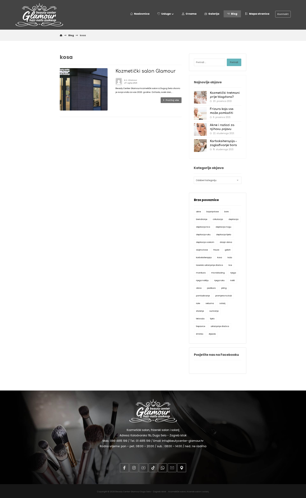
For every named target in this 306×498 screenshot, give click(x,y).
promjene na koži (223, 295)
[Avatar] (119, 81)
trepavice (200, 326)
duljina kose (202, 249)
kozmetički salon (177, 491)
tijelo (212, 318)
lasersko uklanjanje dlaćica (209, 265)
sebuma (210, 303)
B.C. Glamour (130, 80)
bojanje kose (212, 211)
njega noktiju (202, 280)
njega (233, 272)
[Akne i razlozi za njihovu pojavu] (200, 129)
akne (198, 211)
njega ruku (219, 280)
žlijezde (212, 334)
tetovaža (200, 318)
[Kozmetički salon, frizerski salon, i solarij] (39, 14)
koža (230, 257)
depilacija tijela (223, 234)
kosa (219, 257)
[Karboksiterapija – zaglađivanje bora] (200, 145)
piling (224, 288)
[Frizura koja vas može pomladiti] (200, 113)
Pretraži (234, 62)
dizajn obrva (226, 242)
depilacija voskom (205, 242)
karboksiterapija (204, 257)
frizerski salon (194, 491)
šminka (199, 334)
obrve (198, 288)
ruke (198, 303)
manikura (201, 272)
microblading (218, 272)
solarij (222, 303)
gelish (228, 249)
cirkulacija (218, 219)
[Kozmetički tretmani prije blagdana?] (200, 97)
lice (230, 265)
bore (226, 211)
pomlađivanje (203, 295)
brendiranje (201, 219)
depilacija (233, 219)
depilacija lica (203, 227)
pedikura (211, 288)
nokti (232, 280)
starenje (200, 311)
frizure (216, 249)
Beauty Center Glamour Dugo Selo (133, 491)
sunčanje (214, 311)
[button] (124, 467)
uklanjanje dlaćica (220, 326)
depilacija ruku (203, 234)
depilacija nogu (223, 227)
